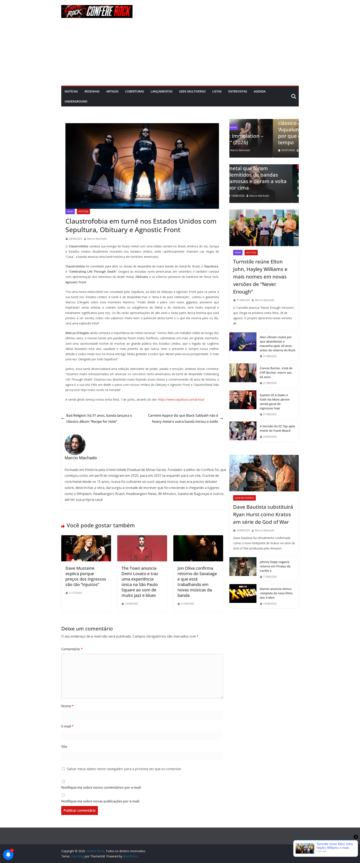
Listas (217, 91)
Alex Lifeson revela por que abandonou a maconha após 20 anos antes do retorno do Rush (277, 343)
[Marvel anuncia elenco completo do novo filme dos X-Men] (242, 596)
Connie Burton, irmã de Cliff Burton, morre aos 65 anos (276, 372)
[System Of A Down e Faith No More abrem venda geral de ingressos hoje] (242, 404)
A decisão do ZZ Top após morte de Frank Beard (277, 428)
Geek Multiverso (192, 91)
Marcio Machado (97, 238)
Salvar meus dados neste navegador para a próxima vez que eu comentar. (124, 769)
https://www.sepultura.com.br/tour (181, 399)
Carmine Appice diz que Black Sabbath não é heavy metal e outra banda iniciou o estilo (183, 418)
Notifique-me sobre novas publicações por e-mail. (100, 801)
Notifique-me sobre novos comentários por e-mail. (101, 787)
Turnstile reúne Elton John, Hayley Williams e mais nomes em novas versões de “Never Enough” (260, 276)
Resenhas (92, 91)
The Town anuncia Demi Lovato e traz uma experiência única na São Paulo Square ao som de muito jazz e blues (139, 581)
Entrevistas (237, 91)
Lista (238, 166)
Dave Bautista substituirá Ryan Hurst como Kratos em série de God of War (263, 514)
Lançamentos (161, 91)
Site (64, 746)
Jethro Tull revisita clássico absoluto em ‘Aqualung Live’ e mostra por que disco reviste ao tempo (263, 129)
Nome (67, 706)
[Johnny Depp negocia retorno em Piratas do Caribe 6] (242, 569)
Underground (76, 101)
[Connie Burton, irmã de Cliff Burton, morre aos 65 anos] (242, 375)
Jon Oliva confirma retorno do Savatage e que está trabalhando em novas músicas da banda (197, 581)
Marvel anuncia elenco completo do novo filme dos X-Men (276, 593)
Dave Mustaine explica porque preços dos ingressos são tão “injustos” (85, 576)
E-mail (67, 726)
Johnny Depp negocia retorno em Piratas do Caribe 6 (275, 566)
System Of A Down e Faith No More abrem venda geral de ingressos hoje (275, 401)
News (70, 211)
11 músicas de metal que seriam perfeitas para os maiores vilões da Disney (264, 181)
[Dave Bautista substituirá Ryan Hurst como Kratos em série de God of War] (264, 473)
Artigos (112, 91)
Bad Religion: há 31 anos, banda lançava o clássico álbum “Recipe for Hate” (99, 418)
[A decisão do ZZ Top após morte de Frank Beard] (242, 431)
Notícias (71, 91)
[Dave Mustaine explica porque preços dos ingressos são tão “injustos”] (86, 538)
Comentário (72, 649)
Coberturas (134, 91)
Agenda (260, 91)
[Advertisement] (180, 54)
